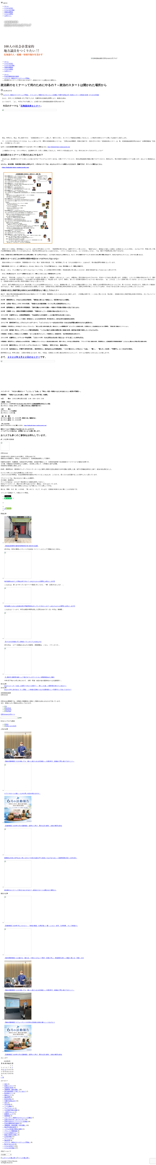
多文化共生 (8, 1099)
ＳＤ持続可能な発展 (10, 1110)
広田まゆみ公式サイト (8, 714)
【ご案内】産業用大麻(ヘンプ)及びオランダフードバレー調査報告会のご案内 (29, 677)
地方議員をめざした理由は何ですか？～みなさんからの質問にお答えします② (29, 581)
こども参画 (8, 1106)
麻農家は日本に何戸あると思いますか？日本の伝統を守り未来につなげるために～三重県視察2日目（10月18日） (40, 858)
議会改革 (7, 1140)
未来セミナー (74, 95)
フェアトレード (9, 1108)
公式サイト (8, 16)
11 (3, 1069)
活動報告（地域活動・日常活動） (15, 1125)
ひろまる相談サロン (10, 1133)
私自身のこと (8, 1093)
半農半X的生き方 (63, 95)
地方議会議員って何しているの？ (15, 1091)
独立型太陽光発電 (10, 1127)
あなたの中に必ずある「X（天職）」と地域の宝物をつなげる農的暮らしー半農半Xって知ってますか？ (38, 689)
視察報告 (7, 1116)
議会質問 (7, 1097)
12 (5, 1069)
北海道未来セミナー (30, 106)
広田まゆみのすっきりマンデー (14, 1119)
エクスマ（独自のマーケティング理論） (17, 78)
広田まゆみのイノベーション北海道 (15, 1121)
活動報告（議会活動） (11, 1089)
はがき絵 (7, 1104)
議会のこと (8, 1095)
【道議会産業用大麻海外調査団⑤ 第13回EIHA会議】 (21, 546)
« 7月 (2, 1077)
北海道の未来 (83, 95)
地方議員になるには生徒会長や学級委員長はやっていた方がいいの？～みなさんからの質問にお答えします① (39, 606)
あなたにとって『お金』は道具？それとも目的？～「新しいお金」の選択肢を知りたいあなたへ (35, 686)
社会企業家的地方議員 (11, 76)
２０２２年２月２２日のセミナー (23, 357)
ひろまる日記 (8, 8)
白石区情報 (8, 1136)
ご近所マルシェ (9, 1112)
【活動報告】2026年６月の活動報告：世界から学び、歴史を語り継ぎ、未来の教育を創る (33, 825)
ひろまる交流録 (9, 10)
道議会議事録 (8, 12)
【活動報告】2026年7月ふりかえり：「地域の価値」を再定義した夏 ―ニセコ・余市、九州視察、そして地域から (41, 925)
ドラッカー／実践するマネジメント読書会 (43, 95)
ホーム (6, 6)
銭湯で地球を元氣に (10, 1134)
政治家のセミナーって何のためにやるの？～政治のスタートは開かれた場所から (30, 890)
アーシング (8, 1138)
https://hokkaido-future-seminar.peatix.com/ (59, 147)
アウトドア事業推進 (10, 1131)
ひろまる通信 (8, 14)
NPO (5, 1084)
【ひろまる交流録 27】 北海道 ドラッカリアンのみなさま (23, 641)
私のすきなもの (9, 1144)
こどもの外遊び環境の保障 (13, 1129)
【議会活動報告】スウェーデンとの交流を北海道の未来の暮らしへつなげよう (29, 1022)
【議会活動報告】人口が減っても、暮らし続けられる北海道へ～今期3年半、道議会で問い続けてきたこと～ (39, 761)
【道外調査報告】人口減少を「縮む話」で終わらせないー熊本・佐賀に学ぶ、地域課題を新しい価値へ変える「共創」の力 (44, 958)
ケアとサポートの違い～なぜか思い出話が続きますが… (22, 793)
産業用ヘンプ (8, 1114)
